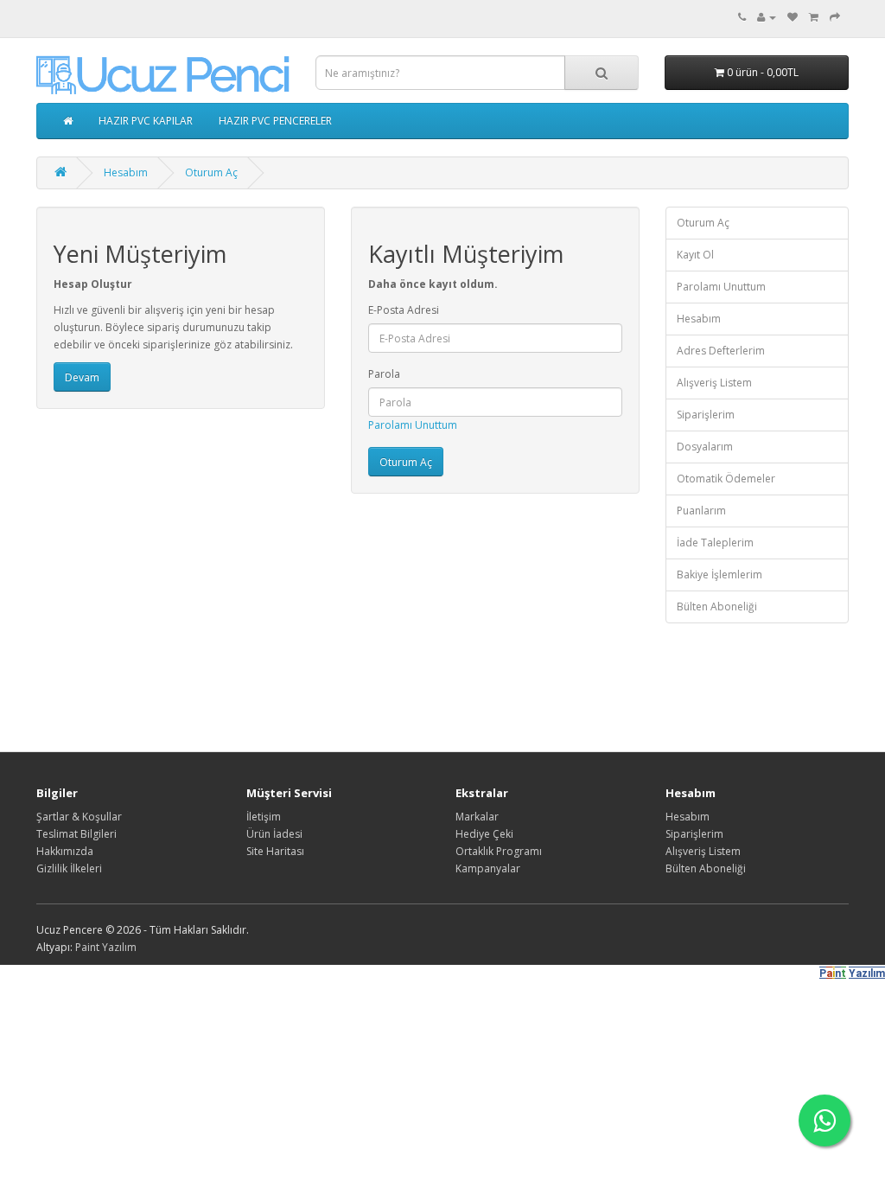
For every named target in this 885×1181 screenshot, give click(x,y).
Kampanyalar (487, 868)
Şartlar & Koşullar (79, 816)
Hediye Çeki (484, 834)
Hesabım (126, 172)
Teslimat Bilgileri (76, 834)
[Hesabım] (766, 17)
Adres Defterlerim (721, 350)
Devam (82, 377)
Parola (384, 374)
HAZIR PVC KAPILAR (146, 120)
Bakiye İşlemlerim (719, 574)
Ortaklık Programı (498, 851)
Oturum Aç (211, 172)
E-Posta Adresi (403, 310)
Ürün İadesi (274, 834)
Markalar (477, 816)
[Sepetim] (813, 17)
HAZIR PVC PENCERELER (275, 120)
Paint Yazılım (106, 947)
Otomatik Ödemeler (726, 478)
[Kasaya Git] (835, 17)
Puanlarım (701, 510)
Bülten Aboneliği (717, 606)
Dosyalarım (705, 446)
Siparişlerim (706, 414)
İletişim (263, 816)
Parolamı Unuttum (412, 425)
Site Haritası (275, 851)
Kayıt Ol (695, 254)
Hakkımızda (64, 851)
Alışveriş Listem (714, 382)
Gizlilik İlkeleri (69, 868)
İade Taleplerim (715, 542)
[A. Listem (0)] (792, 17)
